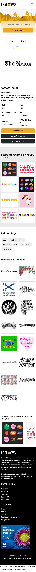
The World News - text (9, 275)
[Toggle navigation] (32, 4)
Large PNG (18, 136)
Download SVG (18, 130)
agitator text (26, 385)
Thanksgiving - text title (27, 330)
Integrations (5, 520)
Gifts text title (26, 276)
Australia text (8, 331)
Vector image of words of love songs (27, 310)
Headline (12, 240)
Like (18, 47)
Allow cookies (21, 569)
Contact (4, 514)
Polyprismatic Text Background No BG (9, 381)
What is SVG (5, 491)
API (5, 558)
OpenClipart (24, 125)
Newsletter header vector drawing (27, 292)
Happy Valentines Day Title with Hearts (27, 345)
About (3, 512)
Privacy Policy (27, 558)
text (15, 244)
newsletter (7, 244)
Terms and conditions (15, 558)
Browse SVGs (18, 30)
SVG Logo (5, 500)
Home (3, 509)
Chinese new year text (27, 366)
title (21, 244)
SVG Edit (4, 494)
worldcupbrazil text (9, 348)
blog (4, 240)
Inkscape (4, 489)
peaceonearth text (9, 366)
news (21, 240)
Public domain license (9, 517)
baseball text (8, 313)
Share (11, 41)
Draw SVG (5, 497)
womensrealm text (9, 402)
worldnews (7, 249)
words (28, 244)
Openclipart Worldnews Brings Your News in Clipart (9, 291)
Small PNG (18, 141)
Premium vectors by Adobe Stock (17, 156)
